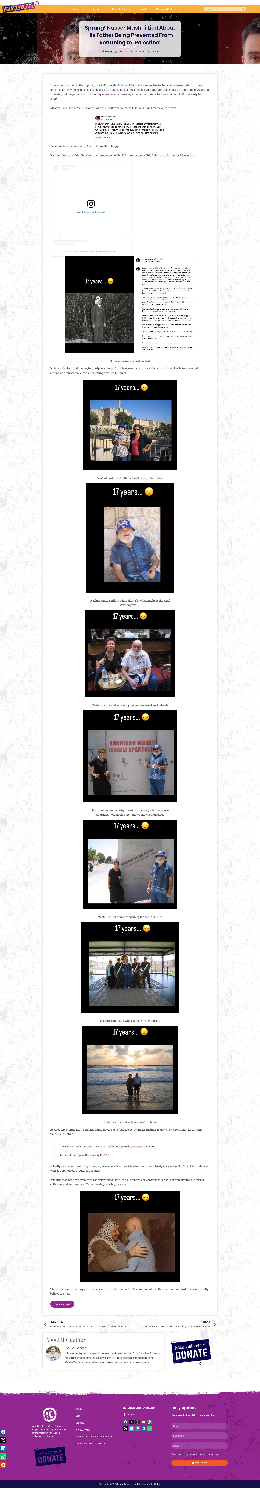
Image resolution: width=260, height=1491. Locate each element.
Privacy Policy (82, 1429)
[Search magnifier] (244, 9)
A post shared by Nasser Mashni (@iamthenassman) (91, 251)
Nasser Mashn (129, 85)
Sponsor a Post (164, 9)
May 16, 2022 (101, 1155)
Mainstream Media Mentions (90, 1443)
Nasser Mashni (150, 51)
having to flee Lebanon (106, 94)
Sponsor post (62, 1304)
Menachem (187, 155)
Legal (78, 1415)
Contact (79, 1422)
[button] (3, 1432)
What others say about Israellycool (93, 1436)
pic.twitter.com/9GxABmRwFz (138, 1146)
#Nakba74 (79, 1146)
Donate (143, 9)
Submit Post (78, 9)
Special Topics (119, 9)
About (96, 9)
